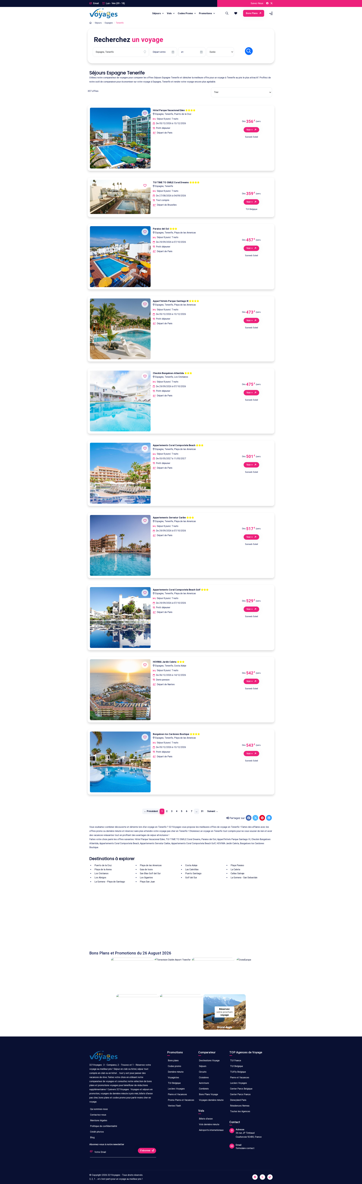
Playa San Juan (147, 881)
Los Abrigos (100, 877)
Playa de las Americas (151, 865)
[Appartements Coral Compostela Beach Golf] (120, 617)
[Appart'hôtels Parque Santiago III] (120, 328)
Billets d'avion (205, 1118)
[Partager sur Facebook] (249, 818)
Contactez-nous (98, 1114)
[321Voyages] (90, 23)
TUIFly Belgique (238, 1071)
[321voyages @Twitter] (262, 1177)
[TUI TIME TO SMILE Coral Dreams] (120, 197)
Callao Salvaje (237, 873)
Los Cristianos (101, 873)
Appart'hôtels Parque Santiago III (171, 301)
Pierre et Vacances (177, 1094)
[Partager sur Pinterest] (262, 818)
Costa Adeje (191, 865)
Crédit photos (97, 1131)
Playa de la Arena (103, 869)
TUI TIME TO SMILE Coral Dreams (171, 182)
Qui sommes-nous (99, 1109)
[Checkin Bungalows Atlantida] (120, 401)
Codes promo (174, 1066)
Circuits (202, 1071)
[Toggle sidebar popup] (270, 13)
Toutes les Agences (240, 1111)
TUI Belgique (174, 1083)
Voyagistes (173, 1077)
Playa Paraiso (237, 865)
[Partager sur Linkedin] (269, 818)
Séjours (156, 13)
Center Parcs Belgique (241, 1088)
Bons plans (252, 13)
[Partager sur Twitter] (256, 818)
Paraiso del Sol (161, 228)
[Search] (226, 13)
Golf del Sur (191, 877)
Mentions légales (98, 1120)
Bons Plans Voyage (208, 1094)
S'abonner (145, 1150)
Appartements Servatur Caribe (169, 517)
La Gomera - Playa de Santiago (109, 881)
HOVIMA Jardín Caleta (165, 662)
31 (202, 811)
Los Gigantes (146, 877)
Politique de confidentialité (103, 1126)
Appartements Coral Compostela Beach (174, 445)
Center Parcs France (240, 1094)
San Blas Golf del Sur (150, 873)
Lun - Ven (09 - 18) (115, 3)
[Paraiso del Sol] (120, 256)
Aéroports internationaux (211, 1130)
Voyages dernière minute (211, 1100)
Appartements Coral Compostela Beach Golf (177, 589)
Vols (169, 13)
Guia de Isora (146, 869)
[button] (235, 13)
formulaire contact (245, 1148)
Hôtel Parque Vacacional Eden (169, 110)
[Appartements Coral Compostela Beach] (120, 473)
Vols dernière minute (208, 1124)
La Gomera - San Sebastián (244, 877)
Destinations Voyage (209, 1060)
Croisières (203, 1077)
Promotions (206, 13)
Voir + (249, 129)
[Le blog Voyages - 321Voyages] (270, 1177)
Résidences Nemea (239, 1105)
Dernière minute (175, 1071)
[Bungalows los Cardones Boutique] (120, 762)
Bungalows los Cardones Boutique (171, 734)
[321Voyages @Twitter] (271, 3)
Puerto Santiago (193, 873)
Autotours (203, 1083)
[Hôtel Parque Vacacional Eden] (120, 138)
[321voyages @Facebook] (255, 1177)
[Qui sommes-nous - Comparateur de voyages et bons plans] (103, 1057)
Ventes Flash (174, 1105)
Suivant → (212, 811)
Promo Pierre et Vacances (180, 1100)
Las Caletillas (192, 869)
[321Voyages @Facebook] (267, 3)
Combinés (203, 1088)
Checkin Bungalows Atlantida (168, 373)
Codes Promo (185, 13)
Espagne (109, 23)
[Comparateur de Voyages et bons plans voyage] (103, 13)
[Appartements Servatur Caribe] (120, 545)
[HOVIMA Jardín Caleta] (120, 689)
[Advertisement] (174, 917)
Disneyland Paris (238, 1100)
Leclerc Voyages (176, 1088)
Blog (92, 1137)
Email (96, 3)
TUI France (235, 1060)
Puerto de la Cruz (103, 865)
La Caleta (235, 869)
